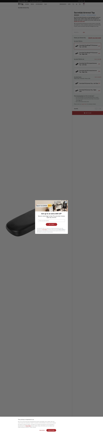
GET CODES (51, 224)
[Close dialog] (66, 202)
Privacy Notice (28, 425)
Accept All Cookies (51, 430)
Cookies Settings (42, 430)
